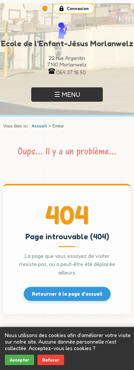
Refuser (50, 360)
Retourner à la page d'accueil (67, 294)
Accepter (19, 360)
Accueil (39, 125)
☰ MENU (67, 94)
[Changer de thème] (45, 8)
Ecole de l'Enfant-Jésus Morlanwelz (67, 43)
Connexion (78, 8)
